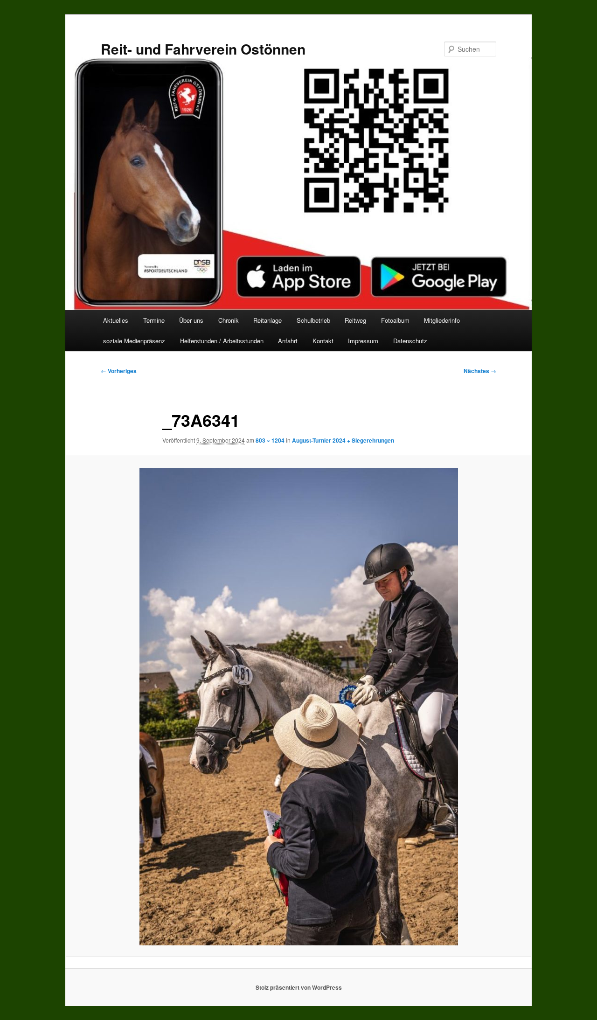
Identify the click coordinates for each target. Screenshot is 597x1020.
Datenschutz (410, 340)
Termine (154, 320)
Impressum (363, 340)
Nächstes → (480, 371)
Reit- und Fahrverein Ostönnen (203, 49)
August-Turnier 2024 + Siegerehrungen (343, 440)
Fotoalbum (395, 320)
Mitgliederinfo (442, 320)
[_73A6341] (298, 706)
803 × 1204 (270, 440)
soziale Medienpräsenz (134, 340)
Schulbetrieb (313, 320)
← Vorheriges (119, 371)
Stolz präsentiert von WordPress (299, 987)
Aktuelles (115, 320)
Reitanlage (267, 320)
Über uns (191, 320)
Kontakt (322, 340)
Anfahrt (288, 340)
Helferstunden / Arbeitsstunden (222, 340)
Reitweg (355, 320)
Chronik (228, 320)
